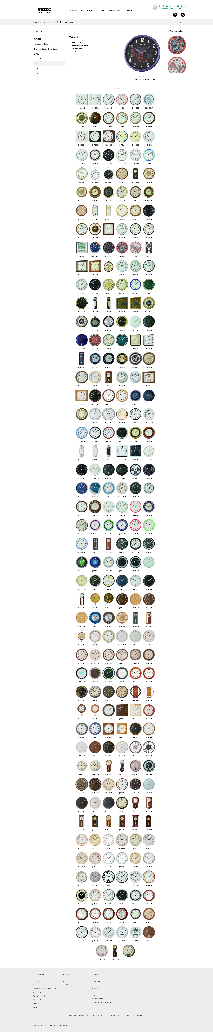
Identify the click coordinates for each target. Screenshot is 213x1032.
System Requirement (113, 1015)
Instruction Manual (99, 999)
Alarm (36, 74)
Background (83, 1015)
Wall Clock (57, 22)
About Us (72, 1015)
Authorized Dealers (99, 981)
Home (35, 22)
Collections (44, 22)
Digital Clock (39, 69)
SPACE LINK (38, 54)
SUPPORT (129, 11)
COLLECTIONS (71, 11)
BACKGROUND (87, 11)
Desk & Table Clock (41, 59)
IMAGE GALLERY (115, 11)
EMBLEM (37, 39)
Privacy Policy (97, 1015)
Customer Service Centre (101, 1002)
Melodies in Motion (41, 44)
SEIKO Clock (67, 985)
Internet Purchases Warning (134, 1015)
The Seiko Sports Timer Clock (45, 49)
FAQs (94, 995)
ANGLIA (66, 1025)
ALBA (64, 981)
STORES (101, 11)
